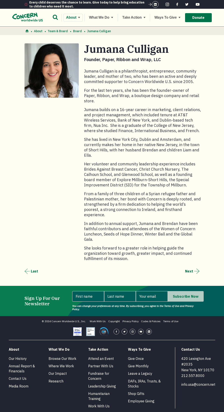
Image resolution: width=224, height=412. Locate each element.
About (38, 31)
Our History (18, 358)
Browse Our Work (62, 358)
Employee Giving (141, 401)
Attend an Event (101, 358)
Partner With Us (100, 366)
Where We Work (61, 366)
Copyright (114, 321)
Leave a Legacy (140, 373)
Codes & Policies (151, 321)
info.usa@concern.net (198, 384)
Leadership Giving (102, 386)
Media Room (18, 386)
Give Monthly (138, 366)
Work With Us (98, 321)
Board (77, 31)
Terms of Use (170, 321)
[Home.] (27, 31)
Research (56, 381)
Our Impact (58, 373)
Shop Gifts (136, 393)
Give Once (136, 358)
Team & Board (58, 31)
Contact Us (17, 378)
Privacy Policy (130, 321)
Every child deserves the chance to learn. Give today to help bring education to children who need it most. (86, 4)
